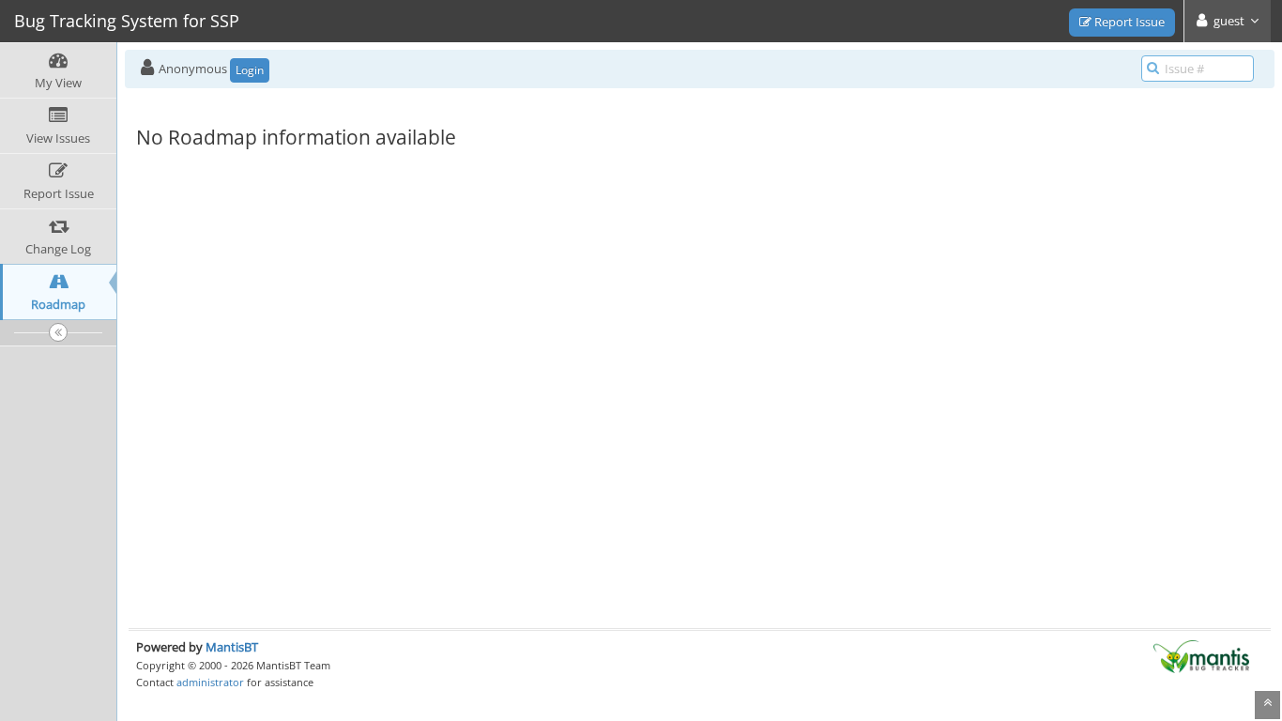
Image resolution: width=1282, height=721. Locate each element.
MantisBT (232, 646)
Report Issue (1128, 21)
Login (250, 70)
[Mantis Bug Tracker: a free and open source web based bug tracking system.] (1201, 655)
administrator (210, 682)
